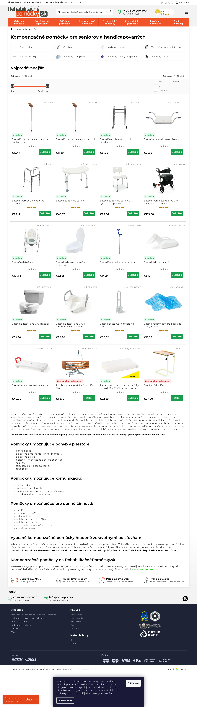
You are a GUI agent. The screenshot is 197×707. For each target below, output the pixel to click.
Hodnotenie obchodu (56, 2)
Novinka (176, 81)
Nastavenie (65, 700)
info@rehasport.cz (61, 597)
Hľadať (110, 12)
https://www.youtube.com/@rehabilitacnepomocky (185, 598)
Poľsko (73, 643)
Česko (73, 640)
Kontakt (14, 628)
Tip (159, 86)
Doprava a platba (33, 2)
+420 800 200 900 (25, 597)
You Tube (74, 628)
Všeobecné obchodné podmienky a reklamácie (33, 615)
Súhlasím (133, 683)
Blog (72, 2)
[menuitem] (19, 22)
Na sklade (162, 90)
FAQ (80, 2)
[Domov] (12, 29)
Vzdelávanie (76, 621)
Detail (89, 398)
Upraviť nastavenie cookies (84, 669)
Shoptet (183, 669)
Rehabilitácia (76, 615)
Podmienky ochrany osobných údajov (28, 618)
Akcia (160, 81)
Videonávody (14, 2)
